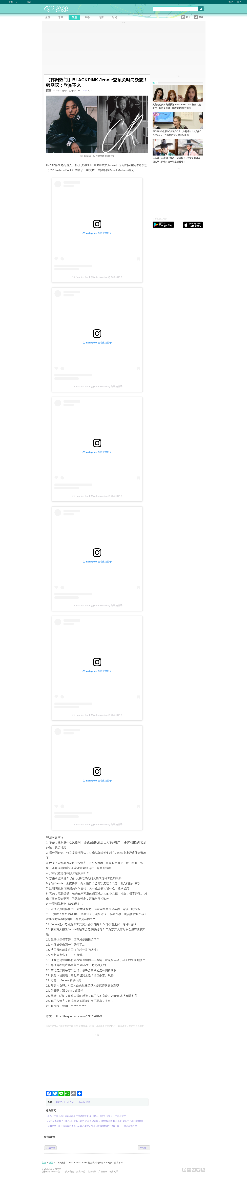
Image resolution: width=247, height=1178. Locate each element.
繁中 (231, 2)
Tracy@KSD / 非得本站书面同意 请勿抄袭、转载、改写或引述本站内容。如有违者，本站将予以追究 (95, 1026)
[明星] (75, 18)
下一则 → (144, 1147)
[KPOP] (62, 18)
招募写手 (114, 1171)
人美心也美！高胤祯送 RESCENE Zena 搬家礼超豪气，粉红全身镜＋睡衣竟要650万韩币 (177, 106)
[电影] (102, 18)
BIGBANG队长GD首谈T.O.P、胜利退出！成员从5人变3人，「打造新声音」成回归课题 (177, 133)
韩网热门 (60, 1102)
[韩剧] (88, 18)
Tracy (84, 91)
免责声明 (80, 1171)
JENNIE (71, 1102)
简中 (239, 2)
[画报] (115, 18)
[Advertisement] (97, 1060)
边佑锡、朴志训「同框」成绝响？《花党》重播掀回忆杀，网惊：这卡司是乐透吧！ (177, 160)
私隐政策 (91, 1171)
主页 (44, 1162)
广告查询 (102, 1171)
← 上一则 (50, 1147)
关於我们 (69, 1171)
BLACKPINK (84, 1102)
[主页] (48, 18)
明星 (49, 91)
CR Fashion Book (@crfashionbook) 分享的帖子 (97, 277)
